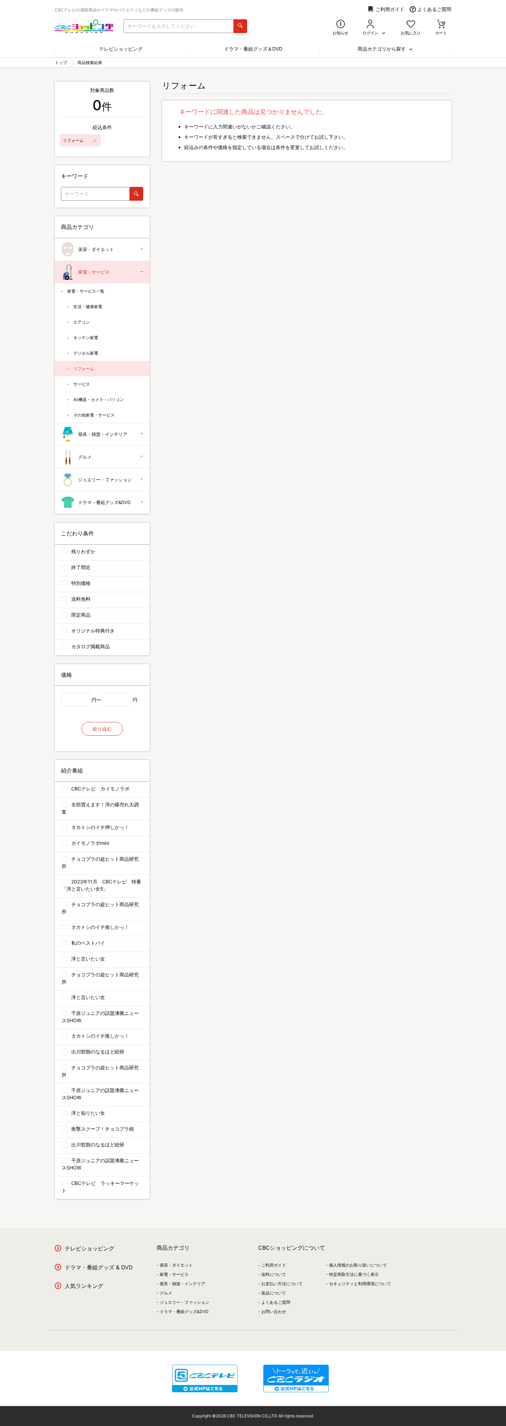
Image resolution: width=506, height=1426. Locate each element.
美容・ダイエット (96, 249)
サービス (81, 384)
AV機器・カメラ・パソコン (98, 399)
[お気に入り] (411, 25)
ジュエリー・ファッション (105, 479)
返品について (273, 1293)
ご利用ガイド (390, 9)
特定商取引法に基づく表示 (354, 1274)
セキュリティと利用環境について (360, 1283)
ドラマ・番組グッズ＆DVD (253, 49)
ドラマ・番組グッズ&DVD (104, 502)
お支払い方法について (282, 1283)
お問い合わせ (273, 1311)
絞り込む (102, 729)
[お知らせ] (340, 25)
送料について (273, 1274)
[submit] (240, 26)
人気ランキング (84, 1285)
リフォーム (83, 368)
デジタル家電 (85, 353)
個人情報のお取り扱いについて (358, 1265)
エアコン (81, 322)
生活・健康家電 (87, 306)
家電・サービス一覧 (85, 291)
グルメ (85, 457)
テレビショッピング (121, 49)
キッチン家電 (85, 337)
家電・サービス (93, 272)
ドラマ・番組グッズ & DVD (99, 1267)
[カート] (441, 25)
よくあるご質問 (434, 9)
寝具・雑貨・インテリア (102, 434)
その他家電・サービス (94, 415)
